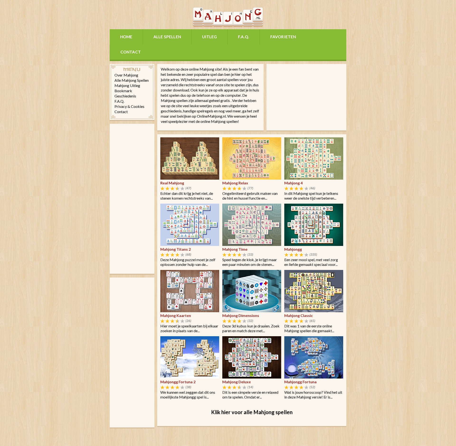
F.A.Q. (243, 36)
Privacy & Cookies (129, 106)
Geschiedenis (125, 96)
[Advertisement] (132, 198)
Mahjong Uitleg (127, 85)
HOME (126, 36)
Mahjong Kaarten (175, 315)
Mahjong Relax (235, 183)
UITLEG (209, 36)
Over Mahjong (126, 75)
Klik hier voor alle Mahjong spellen (252, 412)
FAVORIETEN (283, 36)
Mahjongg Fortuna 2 (177, 381)
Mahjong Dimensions (240, 315)
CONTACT (130, 51)
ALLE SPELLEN (167, 36)
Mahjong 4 (293, 183)
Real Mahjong (172, 183)
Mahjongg (293, 249)
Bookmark (123, 90)
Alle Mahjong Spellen (131, 80)
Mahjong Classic (298, 315)
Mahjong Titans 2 (175, 249)
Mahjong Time (234, 249)
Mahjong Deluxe (236, 381)
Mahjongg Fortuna (300, 381)
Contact (121, 111)
